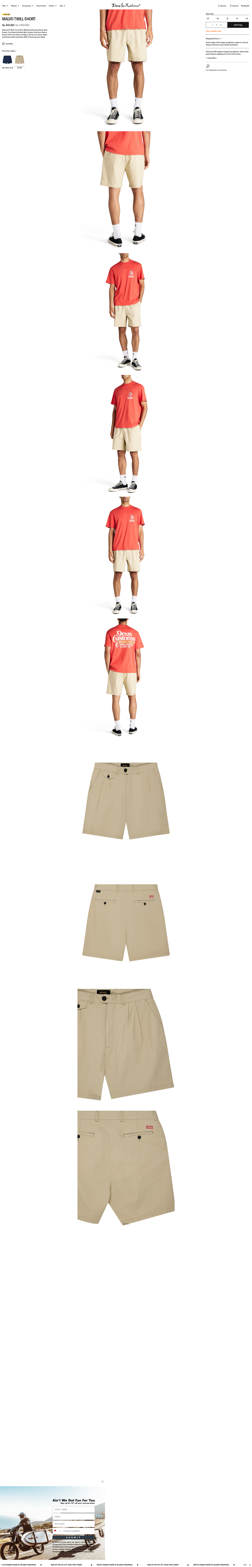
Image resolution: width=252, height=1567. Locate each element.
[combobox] (57, 1531)
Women (14, 6)
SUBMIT (73, 1537)
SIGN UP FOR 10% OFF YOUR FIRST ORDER (110, 1565)
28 (208, 18)
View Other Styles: (9, 51)
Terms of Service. (89, 1551)
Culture (51, 6)
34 (237, 18)
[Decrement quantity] (212, 25)
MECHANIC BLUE (7, 68)
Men (4, 6)
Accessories (26, 6)
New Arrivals (41, 6)
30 (218, 18)
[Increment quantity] (221, 25)
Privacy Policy (77, 1551)
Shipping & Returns (213, 38)
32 (227, 18)
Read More (212, 58)
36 (247, 18)
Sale (61, 6)
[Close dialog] (102, 1481)
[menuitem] (41, 5)
